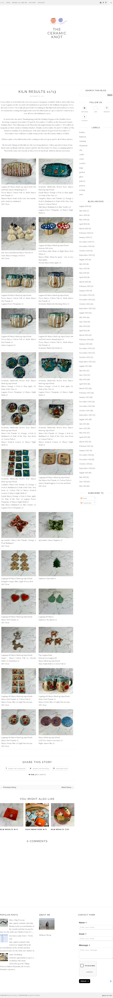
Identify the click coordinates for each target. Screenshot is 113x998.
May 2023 (83, 379)
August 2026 (84, 206)
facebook (85, 120)
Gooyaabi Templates (34, 995)
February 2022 (84, 446)
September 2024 (85, 308)
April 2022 (83, 437)
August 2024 (84, 313)
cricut (81, 159)
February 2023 (85, 393)
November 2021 (85, 459)
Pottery (32, 2)
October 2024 (84, 304)
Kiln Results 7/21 (60, 829)
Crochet (41, 2)
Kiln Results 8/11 (9, 829)
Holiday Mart (6, 125)
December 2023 (85, 348)
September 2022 (85, 415)
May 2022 (83, 433)
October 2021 (84, 464)
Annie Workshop (15, 955)
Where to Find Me (19, 2)
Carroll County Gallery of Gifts (56, 133)
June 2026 (83, 215)
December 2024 (85, 295)
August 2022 (84, 419)
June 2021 (83, 482)
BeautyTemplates (12, 995)
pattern (82, 181)
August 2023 (84, 366)
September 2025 (85, 255)
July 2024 (82, 317)
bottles (82, 132)
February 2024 (85, 339)
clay (80, 150)
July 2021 (82, 477)
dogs (81, 168)
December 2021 (85, 455)
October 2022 (84, 411)
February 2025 (84, 286)
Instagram (84, 112)
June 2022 (83, 428)
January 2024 (84, 344)
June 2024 (83, 322)
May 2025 (83, 273)
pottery (43, 774)
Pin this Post (62, 768)
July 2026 (82, 211)
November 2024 (85, 300)
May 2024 (83, 326)
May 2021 (82, 486)
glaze (37, 774)
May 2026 (83, 220)
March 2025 (83, 282)
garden (82, 172)
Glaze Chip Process (16, 920)
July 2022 (82, 424)
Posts (84, 498)
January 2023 (84, 397)
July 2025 (82, 264)
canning (82, 141)
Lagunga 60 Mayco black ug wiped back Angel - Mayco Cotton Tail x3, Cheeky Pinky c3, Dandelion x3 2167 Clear (18, 659)
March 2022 (83, 442)
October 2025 (84, 251)
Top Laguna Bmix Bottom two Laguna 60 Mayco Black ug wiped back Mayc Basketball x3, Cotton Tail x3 (52, 659)
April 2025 (83, 277)
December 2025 (85, 242)
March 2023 (84, 388)
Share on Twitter (41, 768)
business (82, 137)
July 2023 (82, 371)
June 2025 (83, 268)
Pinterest (107, 112)
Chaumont (83, 146)
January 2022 (84, 450)
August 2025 (84, 259)
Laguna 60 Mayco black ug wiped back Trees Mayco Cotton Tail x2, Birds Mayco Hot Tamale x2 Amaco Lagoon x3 (18, 340)
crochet (82, 163)
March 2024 (84, 335)
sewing (82, 190)
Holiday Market (28, 128)
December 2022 (85, 402)
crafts (81, 154)
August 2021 (83, 473)
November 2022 (85, 406)
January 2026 (84, 237)
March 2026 (84, 228)
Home (2, 2)
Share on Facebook (17, 768)
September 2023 (85, 362)
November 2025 (85, 246)
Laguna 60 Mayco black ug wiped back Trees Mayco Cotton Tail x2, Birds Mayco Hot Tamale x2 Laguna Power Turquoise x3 (18, 299)
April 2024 (83, 331)
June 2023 (83, 375)
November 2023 (85, 353)
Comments (86, 503)
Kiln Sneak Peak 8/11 (36, 829)
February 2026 (85, 233)
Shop (8, 2)
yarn (81, 194)
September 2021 (85, 468)
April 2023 (83, 384)
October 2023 (84, 357)
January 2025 (84, 291)
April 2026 (83, 224)
